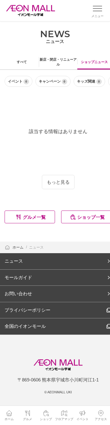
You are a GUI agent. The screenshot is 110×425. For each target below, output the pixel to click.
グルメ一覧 (34, 217)
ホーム (18, 247)
